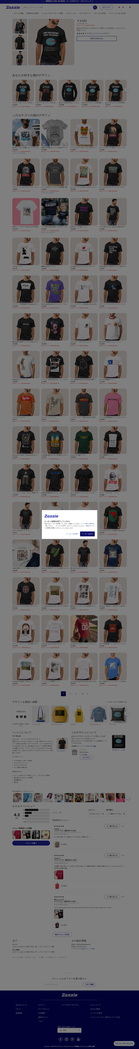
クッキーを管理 (72, 534)
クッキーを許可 (87, 534)
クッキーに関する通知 (86, 524)
